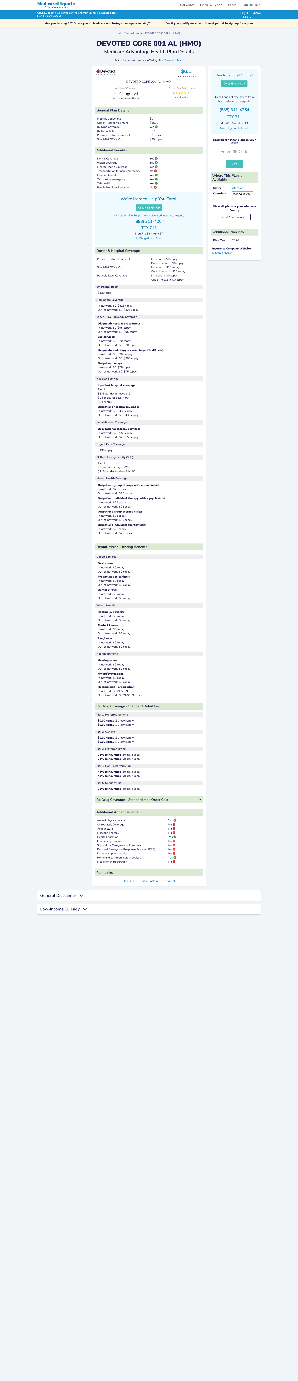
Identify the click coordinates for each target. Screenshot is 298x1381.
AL (119, 33)
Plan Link (128, 881)
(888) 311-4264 (249, 13)
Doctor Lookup (149, 881)
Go (234, 164)
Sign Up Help (251, 5)
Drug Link (169, 881)
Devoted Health (133, 33)
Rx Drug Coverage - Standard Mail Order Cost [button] (132, 800)
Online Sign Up (149, 208)
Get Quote (187, 5)
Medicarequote (56, 4)
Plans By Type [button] (210, 5)
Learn (232, 5)
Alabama (237, 188)
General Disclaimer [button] (59, 895)
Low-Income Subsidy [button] (61, 909)
